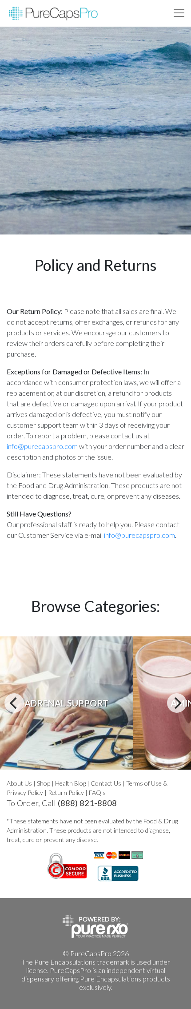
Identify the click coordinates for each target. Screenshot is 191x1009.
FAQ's (97, 792)
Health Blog (70, 783)
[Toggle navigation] (179, 12)
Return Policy (66, 792)
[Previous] (14, 703)
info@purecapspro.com (42, 446)
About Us (19, 783)
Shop (43, 783)
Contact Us (106, 783)
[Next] (177, 703)
